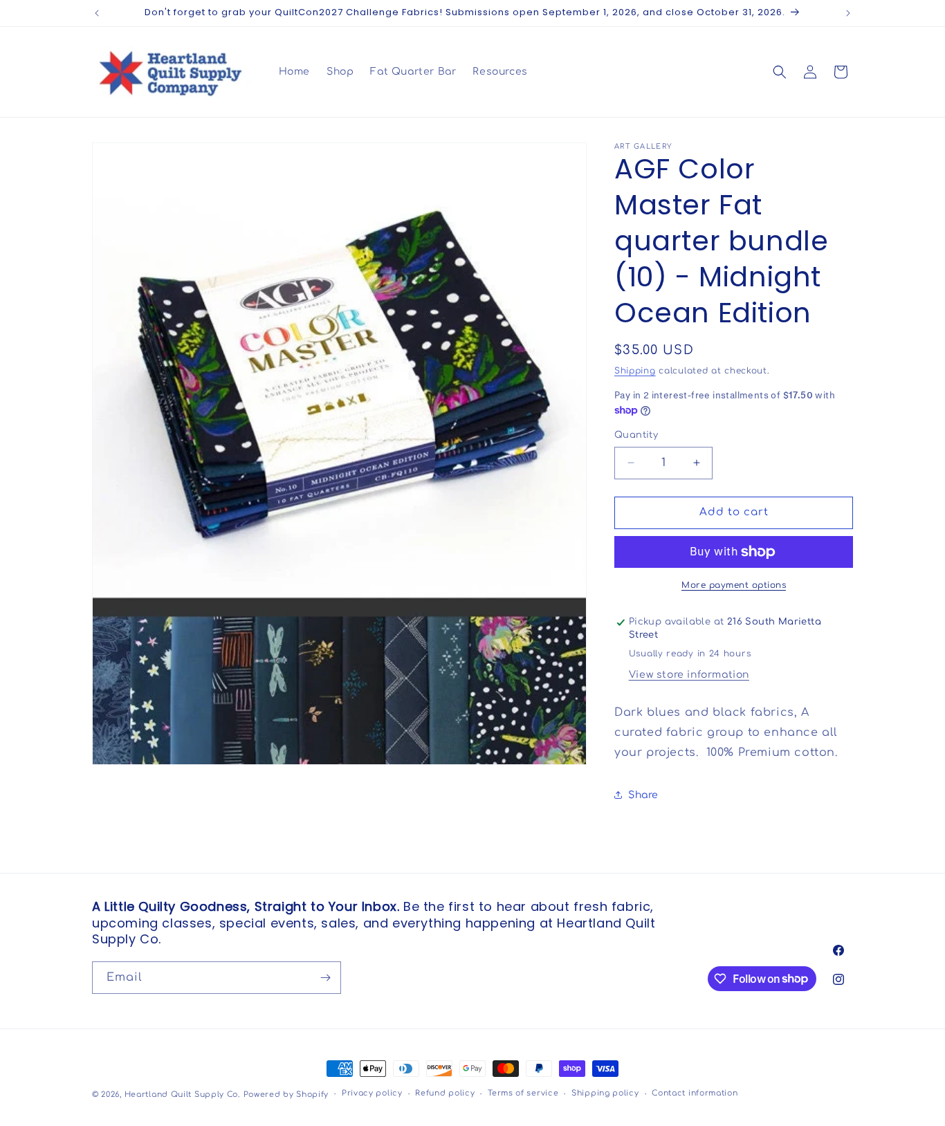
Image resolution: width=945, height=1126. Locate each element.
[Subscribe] (325, 977)
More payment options (733, 585)
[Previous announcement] (97, 13)
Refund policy (445, 1093)
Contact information (694, 1093)
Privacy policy (372, 1093)
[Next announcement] (848, 13)
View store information (689, 675)
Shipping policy (605, 1093)
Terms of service (523, 1093)
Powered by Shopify (286, 1094)
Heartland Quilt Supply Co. (182, 1094)
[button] (779, 72)
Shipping (635, 371)
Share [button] (643, 795)
